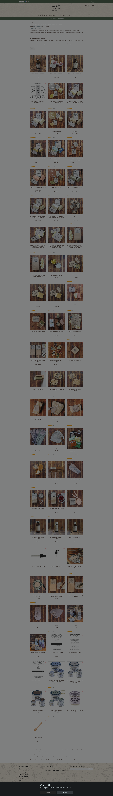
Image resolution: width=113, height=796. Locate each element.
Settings (65, 792)
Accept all (48, 792)
